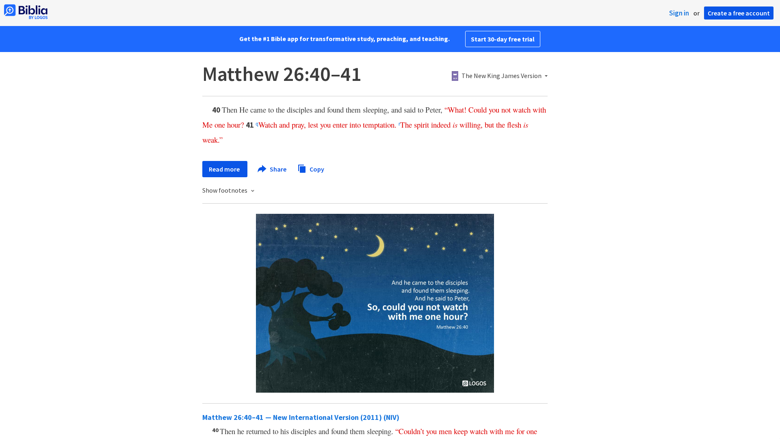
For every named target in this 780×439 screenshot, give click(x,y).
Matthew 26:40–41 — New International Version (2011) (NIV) (300, 417)
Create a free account (739, 13)
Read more (225, 169)
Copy (316, 168)
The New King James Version (502, 76)
